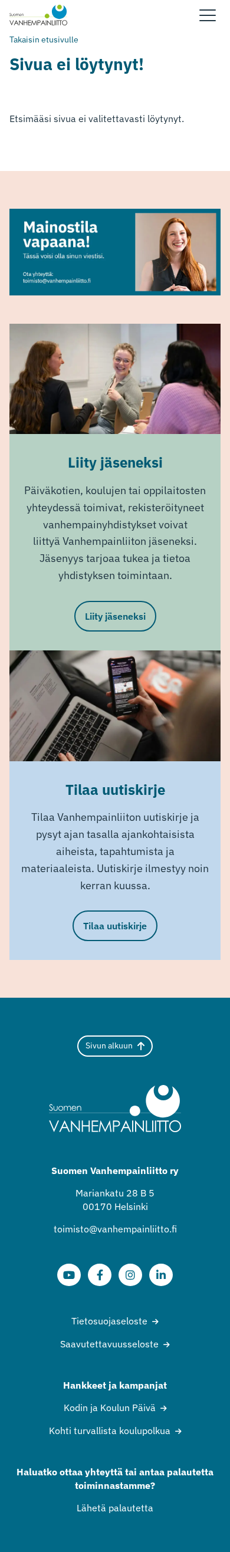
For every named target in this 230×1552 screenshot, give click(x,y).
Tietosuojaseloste (109, 1321)
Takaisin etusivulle (43, 39)
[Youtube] (69, 1275)
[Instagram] (130, 1275)
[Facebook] (99, 1275)
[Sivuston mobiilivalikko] (208, 15)
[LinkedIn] (161, 1275)
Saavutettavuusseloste (109, 1344)
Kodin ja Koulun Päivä (110, 1407)
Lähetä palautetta (115, 1508)
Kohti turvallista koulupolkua (109, 1430)
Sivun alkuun (109, 1045)
